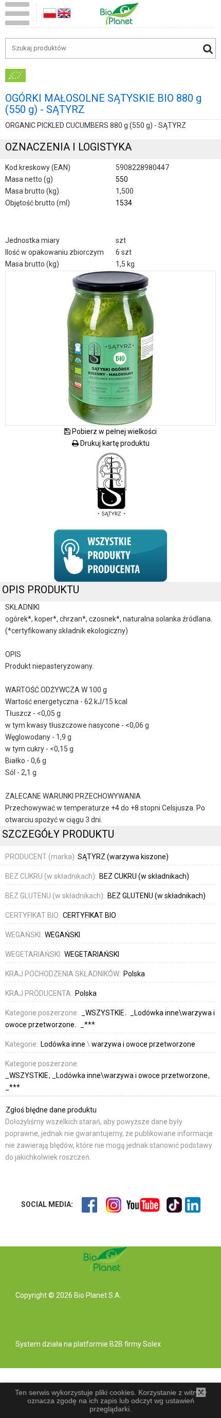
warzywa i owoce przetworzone (143, 1044)
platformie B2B (97, 1344)
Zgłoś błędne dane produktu (51, 1110)
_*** (12, 1087)
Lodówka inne (63, 1044)
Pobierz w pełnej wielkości (113, 431)
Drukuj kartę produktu (114, 443)
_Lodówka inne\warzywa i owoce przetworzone (130, 1075)
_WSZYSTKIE (27, 1075)
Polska (134, 974)
